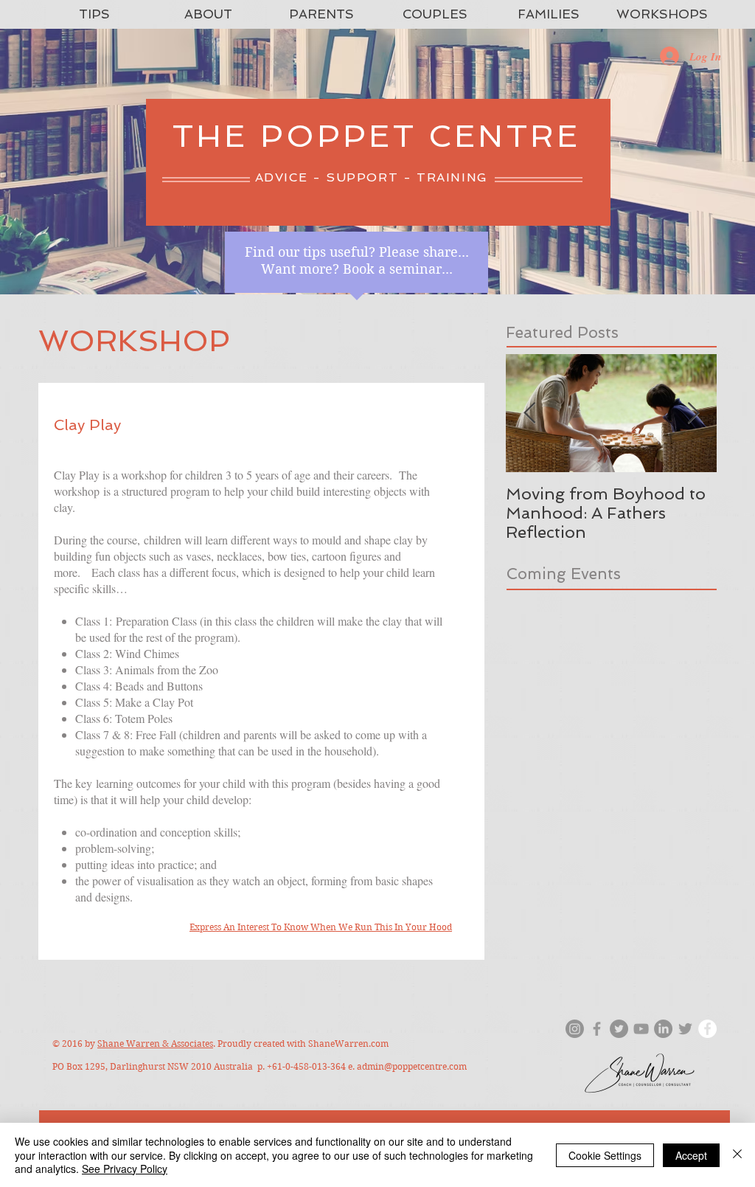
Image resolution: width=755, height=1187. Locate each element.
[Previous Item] (529, 413)
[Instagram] (575, 1029)
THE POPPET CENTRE (376, 136)
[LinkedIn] (663, 1029)
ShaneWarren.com (348, 1043)
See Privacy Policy (124, 1168)
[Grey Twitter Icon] (685, 1029)
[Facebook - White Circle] (707, 1029)
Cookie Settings (604, 1155)
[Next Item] (693, 413)
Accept (691, 1155)
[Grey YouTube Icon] (641, 1029)
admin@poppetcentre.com (412, 1066)
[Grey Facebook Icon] (597, 1029)
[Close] (737, 1155)
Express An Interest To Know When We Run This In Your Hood (320, 926)
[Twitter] (619, 1029)
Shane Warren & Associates (155, 1043)
